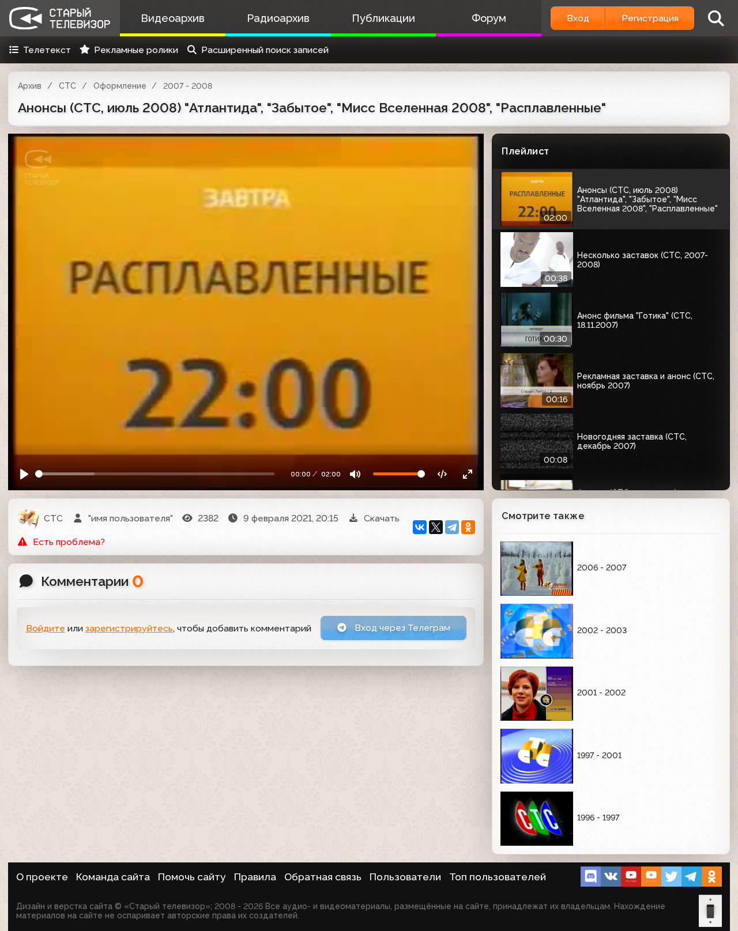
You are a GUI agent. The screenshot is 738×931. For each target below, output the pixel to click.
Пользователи (405, 877)
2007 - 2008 (187, 85)
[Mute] (355, 474)
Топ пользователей (497, 877)
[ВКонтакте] (420, 527)
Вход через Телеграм (401, 627)
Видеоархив (173, 18)
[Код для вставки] (442, 474)
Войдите (45, 628)
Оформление (119, 85)
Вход (578, 18)
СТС (67, 85)
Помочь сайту (192, 877)
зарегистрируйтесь (129, 628)
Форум (489, 18)
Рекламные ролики (136, 49)
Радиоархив (278, 18)
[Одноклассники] (468, 527)
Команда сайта (113, 877)
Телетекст (47, 49)
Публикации (383, 18)
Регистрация (650, 18)
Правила (255, 877)
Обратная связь (323, 877)
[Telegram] (452, 527)
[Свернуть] (468, 474)
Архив (30, 85)
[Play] (24, 474)
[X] (436, 527)
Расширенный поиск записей (265, 49)
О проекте (42, 877)
